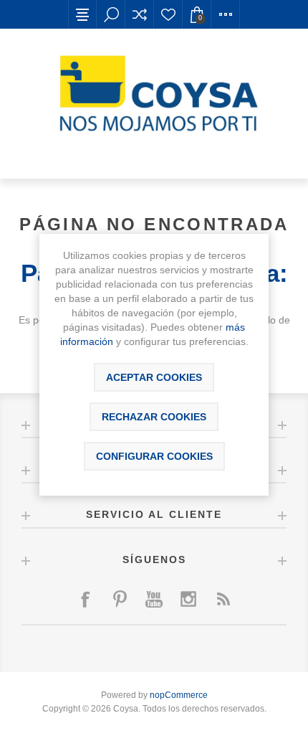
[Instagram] (188, 599)
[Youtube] (154, 599)
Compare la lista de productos (139, 14)
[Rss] (222, 599)
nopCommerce (179, 695)
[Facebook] (85, 599)
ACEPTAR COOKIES (154, 377)
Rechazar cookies (154, 416)
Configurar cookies (154, 456)
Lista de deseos (168, 14)
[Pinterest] (119, 599)
